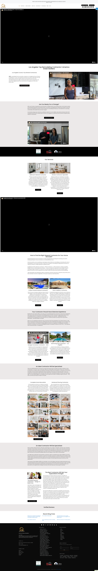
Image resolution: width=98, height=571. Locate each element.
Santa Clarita (62, 557)
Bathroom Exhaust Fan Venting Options (63, 519)
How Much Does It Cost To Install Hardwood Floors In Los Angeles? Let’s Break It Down (63, 516)
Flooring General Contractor (44, 539)
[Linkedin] (88, 7)
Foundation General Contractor (45, 540)
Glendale (66, 557)
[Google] (93, 7)
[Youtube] (82, 7)
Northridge (75, 555)
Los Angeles (61, 555)
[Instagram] (85, 7)
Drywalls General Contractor (44, 537)
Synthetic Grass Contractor (44, 554)
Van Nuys (71, 556)
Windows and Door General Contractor (46, 555)
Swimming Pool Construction (44, 553)
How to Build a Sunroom (32, 519)
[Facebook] (84, 7)
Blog (61, 531)
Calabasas (69, 557)
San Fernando (65, 556)
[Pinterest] (90, 7)
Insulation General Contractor (44, 545)
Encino (61, 556)
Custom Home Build (42, 534)
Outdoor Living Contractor (44, 548)
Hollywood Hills (66, 555)
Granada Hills (74, 557)
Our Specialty (62, 533)
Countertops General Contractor (45, 533)
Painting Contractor (43, 549)
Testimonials (62, 537)
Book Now (61, 532)
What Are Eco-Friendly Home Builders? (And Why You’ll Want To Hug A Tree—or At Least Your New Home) (34, 516)
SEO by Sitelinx (59, 569)
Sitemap (61, 539)
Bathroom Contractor (43, 531)
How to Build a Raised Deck (46, 515)
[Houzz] (91, 7)
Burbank (68, 556)
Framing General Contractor (44, 541)
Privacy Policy (62, 538)
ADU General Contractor (43, 530)
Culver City (75, 556)
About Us (61, 530)
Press (61, 534)
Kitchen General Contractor (44, 546)
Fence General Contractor (44, 538)
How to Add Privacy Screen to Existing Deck (48, 520)
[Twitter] (87, 7)
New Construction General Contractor (46, 547)
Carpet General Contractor (44, 532)
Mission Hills (71, 555)
